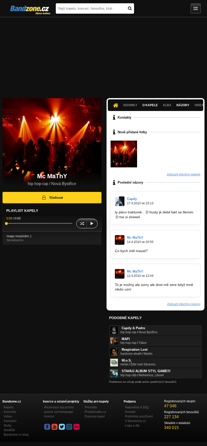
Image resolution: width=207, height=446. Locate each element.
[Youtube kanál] (54, 427)
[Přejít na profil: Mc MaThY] (119, 240)
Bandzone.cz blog (16, 434)
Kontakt (130, 412)
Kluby (8, 425)
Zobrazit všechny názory (183, 304)
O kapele (150, 105)
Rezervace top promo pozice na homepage (59, 410)
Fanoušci (10, 421)
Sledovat (56, 197)
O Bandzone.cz (135, 421)
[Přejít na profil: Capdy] (119, 201)
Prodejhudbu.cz (95, 412)
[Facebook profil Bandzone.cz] (47, 427)
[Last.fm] (76, 427)
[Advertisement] (103, 55)
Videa (8, 416)
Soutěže (9, 430)
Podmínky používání (139, 416)
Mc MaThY (135, 237)
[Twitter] (62, 427)
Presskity (91, 407)
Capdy (132, 199)
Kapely (8, 407)
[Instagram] (69, 427)
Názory (182, 105)
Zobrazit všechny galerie (183, 174)
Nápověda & (137, 407)
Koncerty (10, 412)
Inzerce (49, 416)
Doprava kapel (95, 416)
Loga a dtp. (132, 425)
